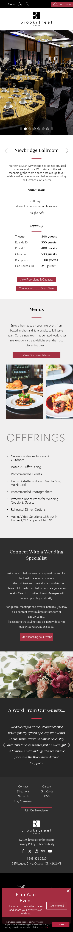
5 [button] (38, 128)
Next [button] (67, 150)
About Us (23, 796)
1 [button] (21, 128)
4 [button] (34, 128)
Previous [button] (6, 150)
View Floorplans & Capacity (36, 279)
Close (61, 924)
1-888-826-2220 (36, 858)
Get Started (57, 905)
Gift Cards (47, 791)
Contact (23, 786)
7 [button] (47, 128)
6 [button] (43, 128)
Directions (23, 791)
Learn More (44, 927)
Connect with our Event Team (36, 288)
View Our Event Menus (36, 355)
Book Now (65, 4)
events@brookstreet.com (43, 611)
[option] (36, 82)
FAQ (47, 796)
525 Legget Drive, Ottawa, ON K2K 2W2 (36, 863)
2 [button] (25, 128)
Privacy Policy (27, 844)
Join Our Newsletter (36, 810)
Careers (47, 786)
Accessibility (46, 844)
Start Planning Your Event (36, 636)
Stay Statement (23, 801)
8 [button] (52, 128)
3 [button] (30, 128)
